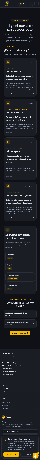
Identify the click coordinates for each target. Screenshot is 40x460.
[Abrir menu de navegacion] (36, 4)
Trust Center (6, 402)
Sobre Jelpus (5, 388)
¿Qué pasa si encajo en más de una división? (16, 314)
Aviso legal (5, 405)
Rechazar (29, 454)
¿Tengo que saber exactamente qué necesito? (16, 324)
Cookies (4, 411)
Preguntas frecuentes (8, 394)
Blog (3, 391)
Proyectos (5, 385)
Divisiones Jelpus (7, 383)
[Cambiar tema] (31, 4)
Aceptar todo (11, 454)
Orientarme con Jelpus (19, 333)
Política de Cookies (18, 449)
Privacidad (5, 408)
